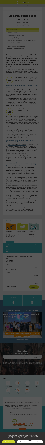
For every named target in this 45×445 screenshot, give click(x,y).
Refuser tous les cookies (37, 441)
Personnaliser (23, 441)
